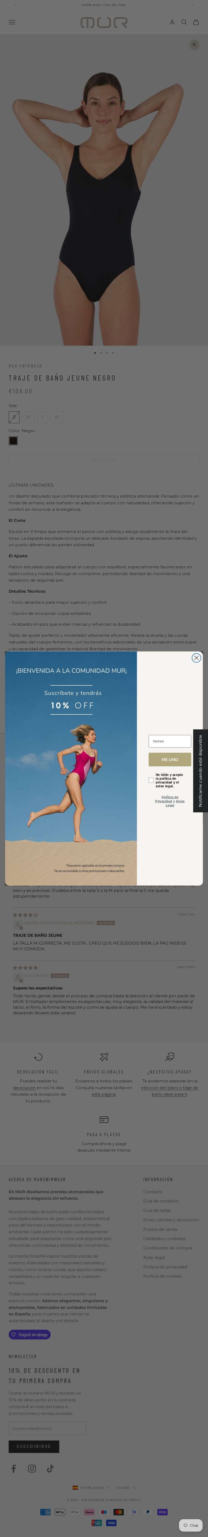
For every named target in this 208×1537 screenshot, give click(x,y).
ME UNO (170, 759)
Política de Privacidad (166, 799)
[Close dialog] (196, 658)
